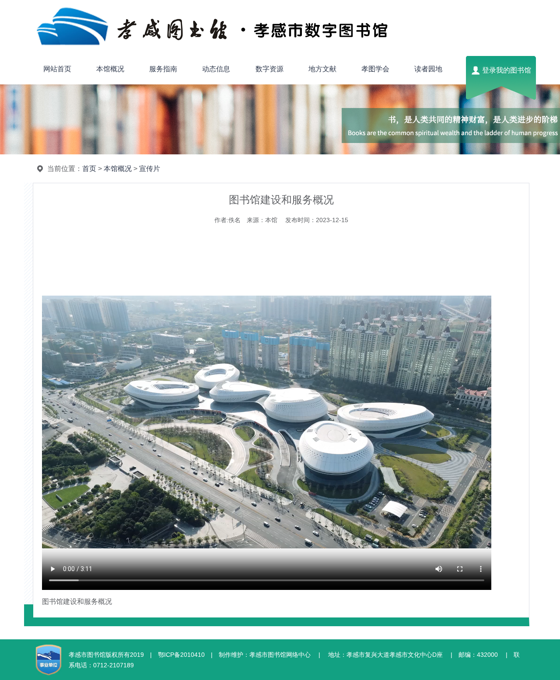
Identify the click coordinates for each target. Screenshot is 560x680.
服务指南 (163, 69)
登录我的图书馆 (506, 70)
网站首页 (57, 69)
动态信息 (216, 69)
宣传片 (149, 168)
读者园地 (428, 69)
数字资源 (270, 69)
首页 (89, 168)
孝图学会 (375, 69)
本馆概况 (110, 69)
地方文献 (322, 69)
